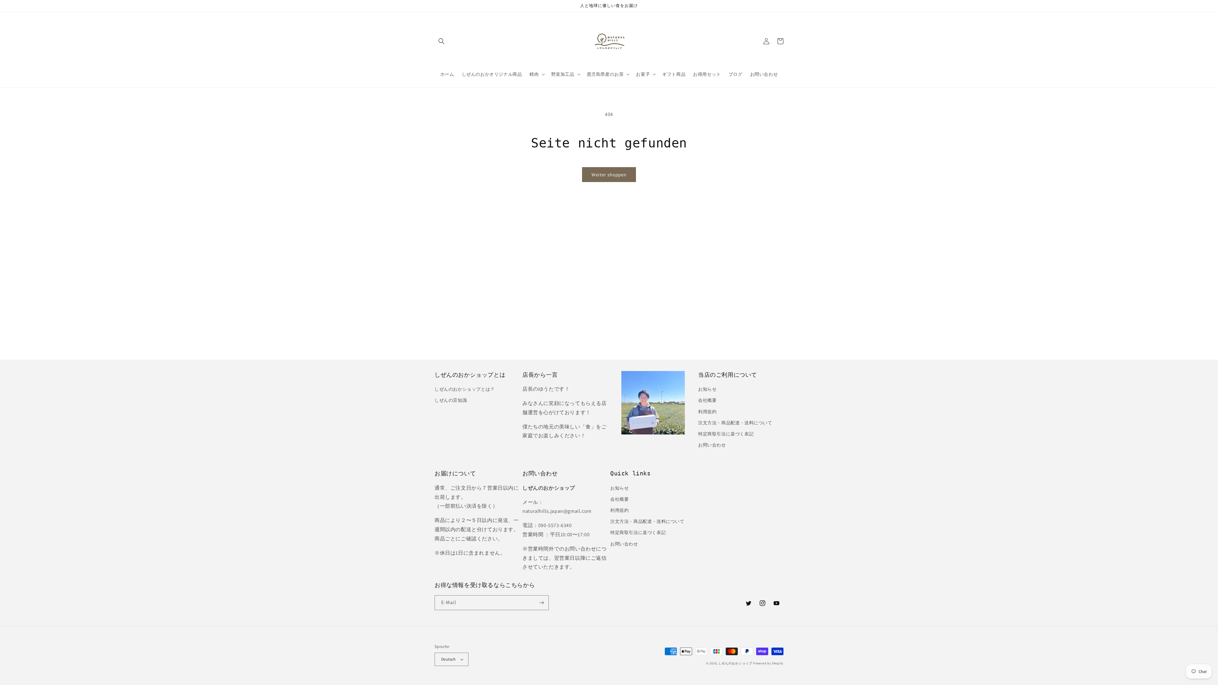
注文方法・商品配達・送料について (735, 423)
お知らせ (707, 389)
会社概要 (707, 400)
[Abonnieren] (541, 602)
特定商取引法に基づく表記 (726, 434)
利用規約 (707, 411)
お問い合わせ (712, 445)
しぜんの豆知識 (451, 400)
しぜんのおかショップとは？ (465, 389)
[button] (442, 41)
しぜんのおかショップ (735, 663)
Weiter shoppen (609, 175)
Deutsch (448, 659)
